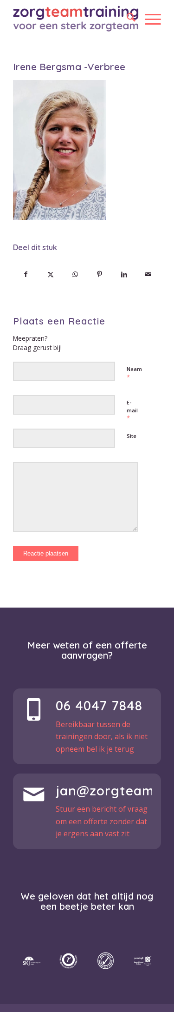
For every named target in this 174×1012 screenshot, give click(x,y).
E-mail (132, 410)
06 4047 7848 (99, 705)
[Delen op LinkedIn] (124, 274)
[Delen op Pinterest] (99, 274)
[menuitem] (126, 18)
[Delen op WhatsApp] (75, 274)
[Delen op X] (51, 274)
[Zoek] (126, 18)
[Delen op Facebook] (25, 274)
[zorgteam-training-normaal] (76, 18)
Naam (134, 373)
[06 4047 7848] (33, 709)
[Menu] (148, 18)
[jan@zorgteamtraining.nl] (33, 794)
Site (131, 435)
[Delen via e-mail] (148, 274)
